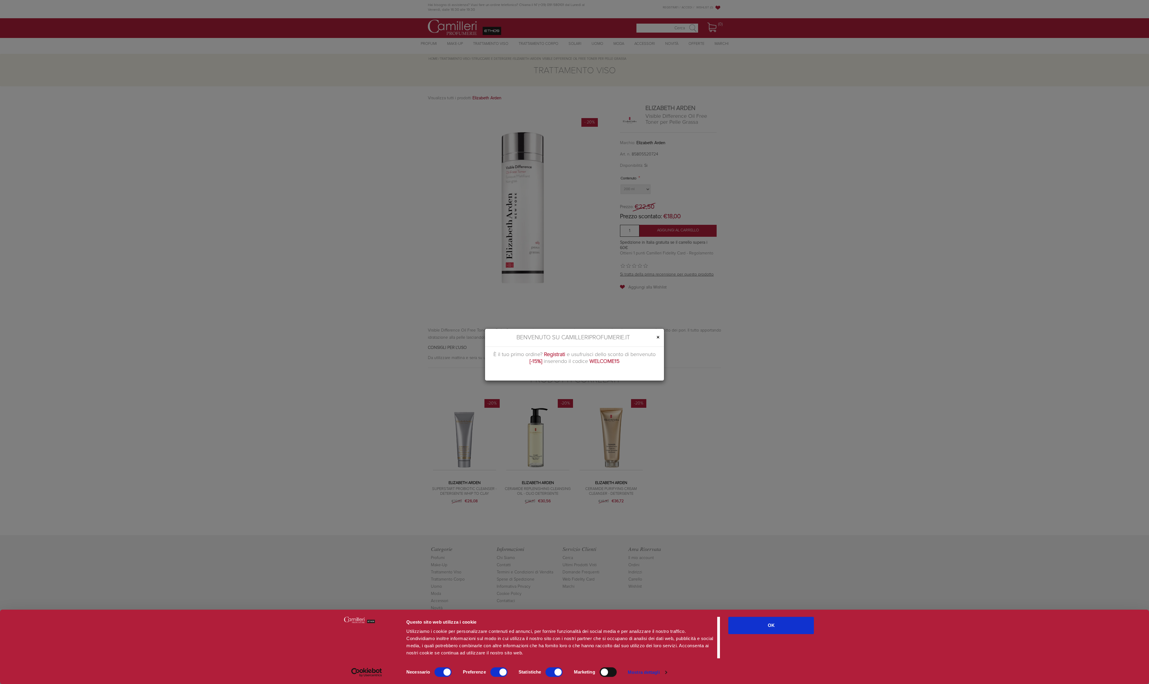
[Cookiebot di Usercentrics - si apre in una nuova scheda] (367, 672)
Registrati (554, 354)
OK (771, 625)
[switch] (498, 672)
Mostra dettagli (644, 672)
